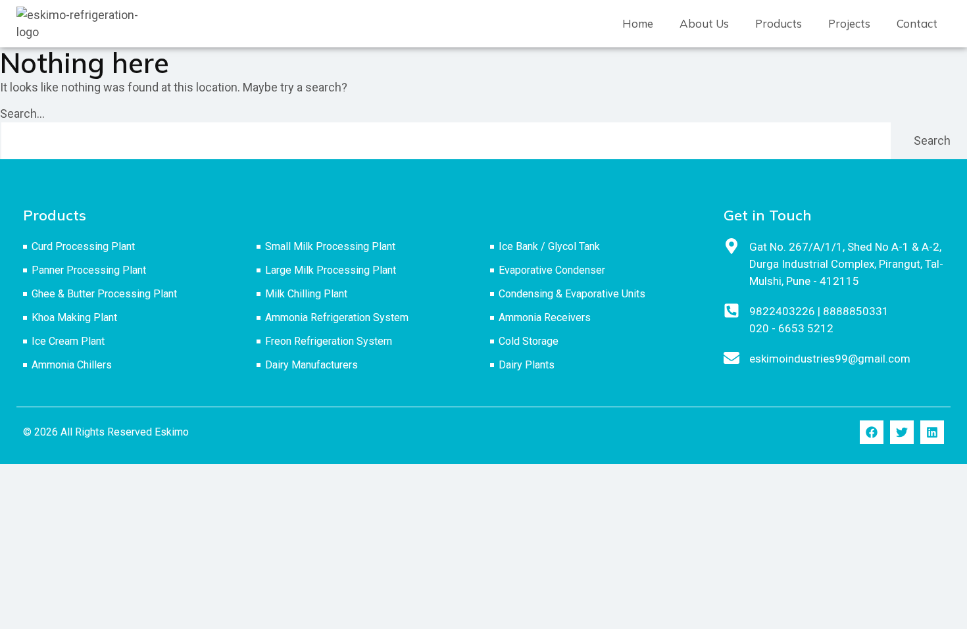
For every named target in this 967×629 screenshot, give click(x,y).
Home (637, 23)
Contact (917, 23)
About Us (704, 23)
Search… (22, 113)
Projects (849, 23)
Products (778, 23)
